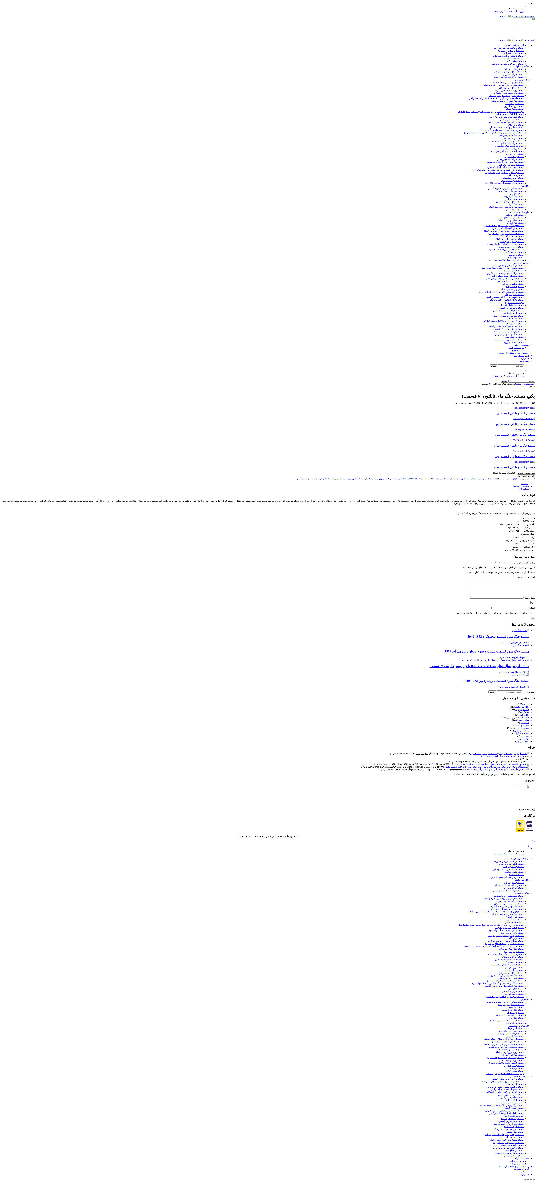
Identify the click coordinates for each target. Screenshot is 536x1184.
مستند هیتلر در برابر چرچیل (511, 164)
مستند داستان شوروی (513, 342)
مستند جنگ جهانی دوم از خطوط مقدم (506, 95)
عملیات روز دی (522, 720)
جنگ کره (525, 712)
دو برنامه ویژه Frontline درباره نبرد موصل (505, 260)
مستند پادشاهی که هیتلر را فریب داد (507, 151)
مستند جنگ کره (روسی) (513, 196)
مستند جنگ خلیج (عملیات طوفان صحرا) (505, 244)
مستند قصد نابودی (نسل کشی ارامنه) (506, 326)
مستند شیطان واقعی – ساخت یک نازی (506, 127)
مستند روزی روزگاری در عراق (510, 239)
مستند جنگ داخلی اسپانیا (512, 305)
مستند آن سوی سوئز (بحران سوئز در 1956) (504, 231)
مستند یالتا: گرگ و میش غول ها (509, 114)
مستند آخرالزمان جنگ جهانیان (510, 201)
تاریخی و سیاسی (521, 263)
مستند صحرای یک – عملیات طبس (508, 310)
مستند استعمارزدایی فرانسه (511, 191)
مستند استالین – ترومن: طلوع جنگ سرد (505, 188)
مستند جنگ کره (516, 204)
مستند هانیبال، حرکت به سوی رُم (508, 56)
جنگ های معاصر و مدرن (518, 717)
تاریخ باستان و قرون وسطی (516, 45)
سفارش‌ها (524, 358)
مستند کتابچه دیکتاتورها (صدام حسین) (506, 249)
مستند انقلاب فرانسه (514, 58)
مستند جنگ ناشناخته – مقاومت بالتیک (506, 207)
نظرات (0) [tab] (524, 489)
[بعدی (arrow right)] (531, 1182)
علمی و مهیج (518, 350)
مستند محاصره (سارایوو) (512, 284)
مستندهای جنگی (524, 384)
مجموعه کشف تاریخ (514, 302)
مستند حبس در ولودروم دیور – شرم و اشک (504, 85)
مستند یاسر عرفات (515, 215)
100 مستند (493, 479)
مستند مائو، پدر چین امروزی (511, 308)
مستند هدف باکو (516, 175)
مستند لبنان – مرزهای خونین (510, 217)
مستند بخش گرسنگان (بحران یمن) (508, 228)
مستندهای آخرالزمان (519, 728)
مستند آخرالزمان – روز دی (511, 87)
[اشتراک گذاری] (528, 1179)
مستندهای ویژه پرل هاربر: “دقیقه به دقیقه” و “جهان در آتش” (496, 98)
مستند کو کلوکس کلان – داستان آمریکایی (505, 278)
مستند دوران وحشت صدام (511, 247)
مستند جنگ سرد (516, 194)
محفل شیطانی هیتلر (514, 109)
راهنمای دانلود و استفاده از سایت (514, 353)
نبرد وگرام (302, 479)
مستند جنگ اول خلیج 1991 (512, 241)
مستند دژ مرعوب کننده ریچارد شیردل (506, 64)
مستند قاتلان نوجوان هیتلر (512, 119)
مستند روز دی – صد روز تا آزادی (509, 90)
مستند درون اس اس (514, 154)
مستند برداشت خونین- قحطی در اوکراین (505, 273)
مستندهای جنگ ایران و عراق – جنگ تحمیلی (504, 225)
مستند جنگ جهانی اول (513, 69)
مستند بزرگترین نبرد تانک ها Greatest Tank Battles (501, 292)
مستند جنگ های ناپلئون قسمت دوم (515, 423)
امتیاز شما (529, 577)
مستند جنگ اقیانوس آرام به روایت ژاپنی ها (504, 172)
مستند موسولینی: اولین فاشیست (508, 82)
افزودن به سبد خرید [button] (509, 642)
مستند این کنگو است (514, 337)
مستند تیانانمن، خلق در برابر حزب (508, 334)
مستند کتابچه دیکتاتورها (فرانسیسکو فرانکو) (504, 321)
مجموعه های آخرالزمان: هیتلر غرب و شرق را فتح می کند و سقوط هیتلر (491, 111)
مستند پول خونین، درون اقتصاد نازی (507, 93)
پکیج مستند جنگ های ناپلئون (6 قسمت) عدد (515, 473)
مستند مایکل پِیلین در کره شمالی (509, 339)
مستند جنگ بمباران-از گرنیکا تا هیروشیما (505, 162)
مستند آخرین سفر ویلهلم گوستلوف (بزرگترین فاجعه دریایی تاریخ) (494, 133)
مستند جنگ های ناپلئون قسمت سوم (515, 434)
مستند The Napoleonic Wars (414, 479)
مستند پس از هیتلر (515, 199)
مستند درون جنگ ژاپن (513, 106)
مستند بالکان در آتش (514, 286)
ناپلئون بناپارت (327, 479)
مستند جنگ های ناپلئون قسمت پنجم (515, 456)
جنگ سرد (525, 186)
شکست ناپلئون (468, 479)
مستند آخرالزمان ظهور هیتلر (510, 159)
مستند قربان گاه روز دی (512, 180)
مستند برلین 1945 (516, 125)
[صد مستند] (517, 16)
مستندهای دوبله (522, 345)
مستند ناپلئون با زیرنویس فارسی (350, 479)
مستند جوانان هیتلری (514, 156)
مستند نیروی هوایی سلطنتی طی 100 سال (504, 183)
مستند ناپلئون (372, 479)
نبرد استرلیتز (314, 479)
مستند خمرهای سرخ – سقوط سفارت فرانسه (503, 268)
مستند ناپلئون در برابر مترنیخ (511, 50)
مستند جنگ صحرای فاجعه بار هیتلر (508, 101)
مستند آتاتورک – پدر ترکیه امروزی (508, 329)
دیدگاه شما (529, 598)
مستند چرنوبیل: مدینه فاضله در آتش (507, 276)
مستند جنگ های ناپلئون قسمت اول (515, 413)
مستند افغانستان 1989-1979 (511, 236)
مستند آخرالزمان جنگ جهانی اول (509, 72)
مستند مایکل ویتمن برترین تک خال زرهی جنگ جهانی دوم (498, 170)
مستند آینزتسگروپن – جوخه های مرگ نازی (504, 130)
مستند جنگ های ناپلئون (513, 53)
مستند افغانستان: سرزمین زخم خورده (506, 233)
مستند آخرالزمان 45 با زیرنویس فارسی (506, 122)
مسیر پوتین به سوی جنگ (512, 289)
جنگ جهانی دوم (522, 79)
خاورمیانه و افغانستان (519, 212)
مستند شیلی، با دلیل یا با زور (511, 281)
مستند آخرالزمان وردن (513, 74)
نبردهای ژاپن (523, 741)
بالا (533, 841)
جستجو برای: (529, 692)
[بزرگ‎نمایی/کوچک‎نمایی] (534, 1179)
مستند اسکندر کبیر (515, 61)
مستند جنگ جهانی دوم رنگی (511, 135)
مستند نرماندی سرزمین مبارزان (509, 48)
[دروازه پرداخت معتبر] (520, 831)
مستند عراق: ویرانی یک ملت (511, 220)
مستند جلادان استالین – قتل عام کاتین (506, 300)
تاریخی (526, 479)
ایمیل (531, 608)
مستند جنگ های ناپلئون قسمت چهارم (514, 445)
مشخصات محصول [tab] (520, 486)
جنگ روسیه (481, 479)
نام (533, 602)
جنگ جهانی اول (522, 66)
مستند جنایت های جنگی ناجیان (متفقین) (505, 167)
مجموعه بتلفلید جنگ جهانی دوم (509, 146)
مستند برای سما (516, 255)
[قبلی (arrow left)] (534, 1182)
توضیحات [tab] (525, 483)
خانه (533, 384)
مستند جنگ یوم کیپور (514, 252)
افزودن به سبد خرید (526, 476)
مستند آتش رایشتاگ (514, 103)
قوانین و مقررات (521, 355)
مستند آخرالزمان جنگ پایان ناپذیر (508, 77)
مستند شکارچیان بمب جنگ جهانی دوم (506, 117)
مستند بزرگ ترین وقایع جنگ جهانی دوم (506, 140)
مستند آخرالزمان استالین (512, 143)
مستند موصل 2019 (515, 257)
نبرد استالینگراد (522, 733)
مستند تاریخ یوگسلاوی (513, 313)
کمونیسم (525, 723)
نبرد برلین (524, 736)
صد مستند (455, 479)
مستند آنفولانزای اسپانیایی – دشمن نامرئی (504, 297)
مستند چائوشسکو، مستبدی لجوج (509, 331)
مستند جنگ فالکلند (515, 318)
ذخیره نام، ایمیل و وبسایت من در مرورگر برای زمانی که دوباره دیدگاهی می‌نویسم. (494, 613)
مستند (447, 479)
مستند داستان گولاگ (514, 294)
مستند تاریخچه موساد (514, 270)
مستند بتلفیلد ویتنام (515, 209)
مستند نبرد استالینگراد (513, 148)
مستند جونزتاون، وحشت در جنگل (508, 316)
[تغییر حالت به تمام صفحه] (531, 1179)
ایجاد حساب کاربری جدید (505, 11)
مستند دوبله (523, 725)
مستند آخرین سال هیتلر (513, 178)
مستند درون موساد (515, 324)
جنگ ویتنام (524, 715)
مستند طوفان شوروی (513, 138)
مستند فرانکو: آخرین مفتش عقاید (508, 265)
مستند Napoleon (435, 479)
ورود (521, 11)
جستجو (492, 692)
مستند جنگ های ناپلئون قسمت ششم (514, 467)
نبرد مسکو (524, 738)
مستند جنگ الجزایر (515, 223)
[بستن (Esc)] (525, 1179)
